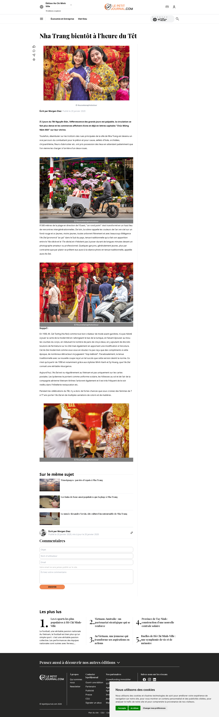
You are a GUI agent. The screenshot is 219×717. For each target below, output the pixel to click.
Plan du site (94, 712)
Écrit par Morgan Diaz (50, 111)
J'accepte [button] (122, 708)
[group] (171, 18)
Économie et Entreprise (62, 18)
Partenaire (91, 686)
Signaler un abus (94, 702)
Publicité (90, 690)
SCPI (108, 683)
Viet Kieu (82, 18)
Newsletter (75, 686)
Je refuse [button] (134, 708)
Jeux (108, 698)
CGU (88, 698)
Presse (89, 694)
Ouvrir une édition (94, 682)
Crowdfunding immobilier (118, 679)
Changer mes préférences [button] (154, 708)
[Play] (171, 18)
